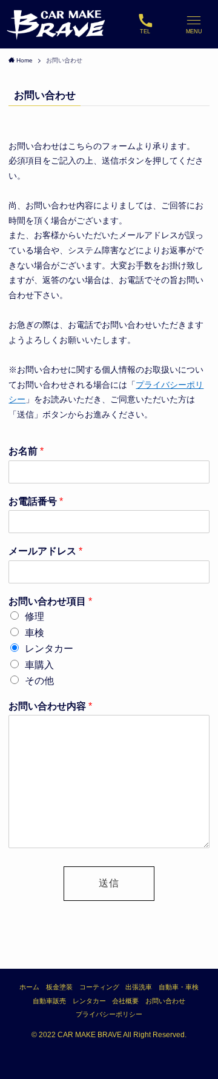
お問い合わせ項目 (50, 601)
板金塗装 (59, 987)
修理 (34, 616)
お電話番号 (35, 501)
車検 (34, 633)
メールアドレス (45, 551)
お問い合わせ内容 (50, 706)
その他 (39, 681)
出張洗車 (138, 987)
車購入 (39, 665)
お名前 (26, 451)
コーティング (99, 987)
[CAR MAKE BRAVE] (57, 24)
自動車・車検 (179, 987)
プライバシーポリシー (109, 1014)
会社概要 (125, 1000)
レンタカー (49, 648)
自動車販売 (49, 1000)
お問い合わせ (165, 1000)
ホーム (29, 987)
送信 (109, 883)
